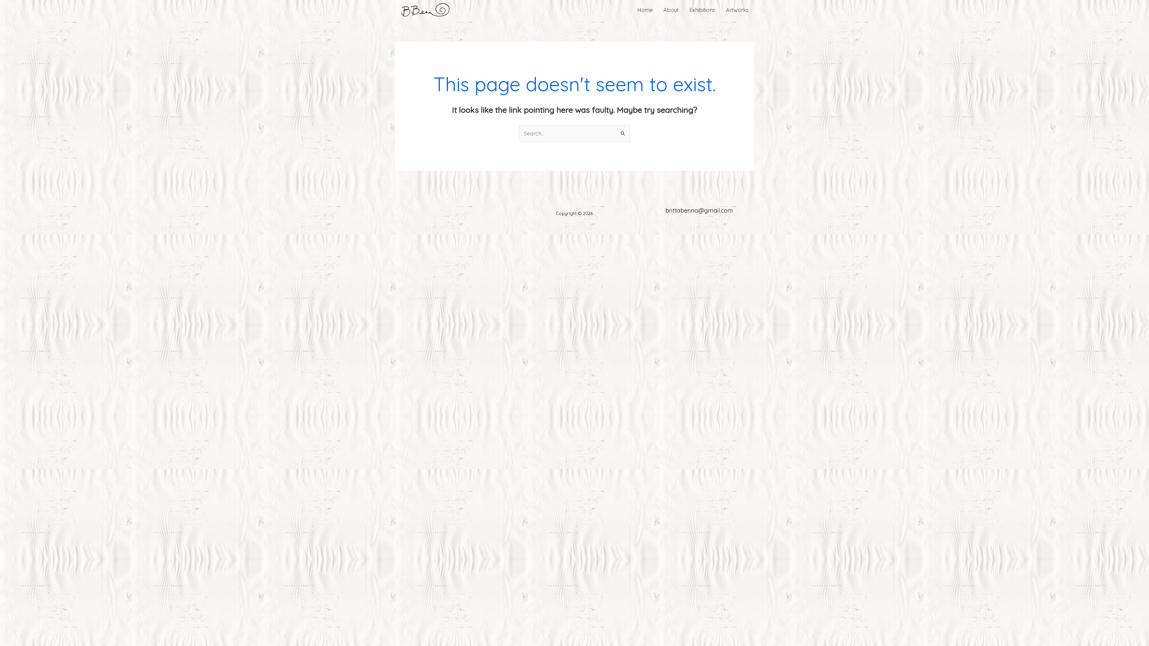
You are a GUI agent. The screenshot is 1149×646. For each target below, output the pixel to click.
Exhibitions (702, 10)
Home (645, 10)
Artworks (737, 10)
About (671, 10)
